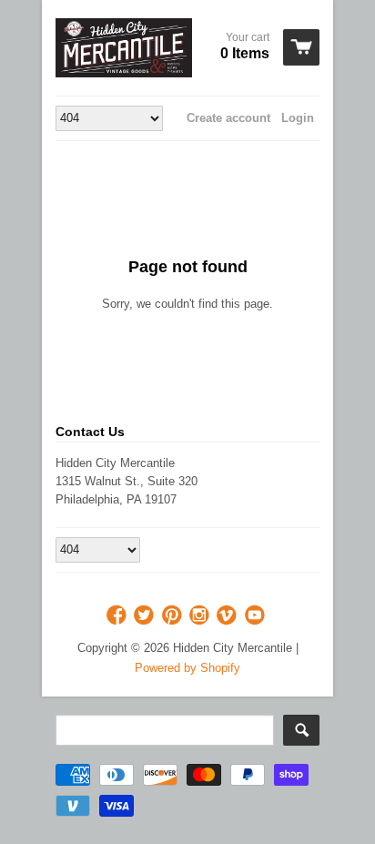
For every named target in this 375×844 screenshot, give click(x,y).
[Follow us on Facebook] (118, 616)
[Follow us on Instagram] (201, 616)
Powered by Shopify (187, 668)
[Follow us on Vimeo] (228, 616)
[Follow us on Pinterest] (174, 616)
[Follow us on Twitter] (145, 616)
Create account (228, 118)
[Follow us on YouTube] (257, 616)
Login (297, 118)
